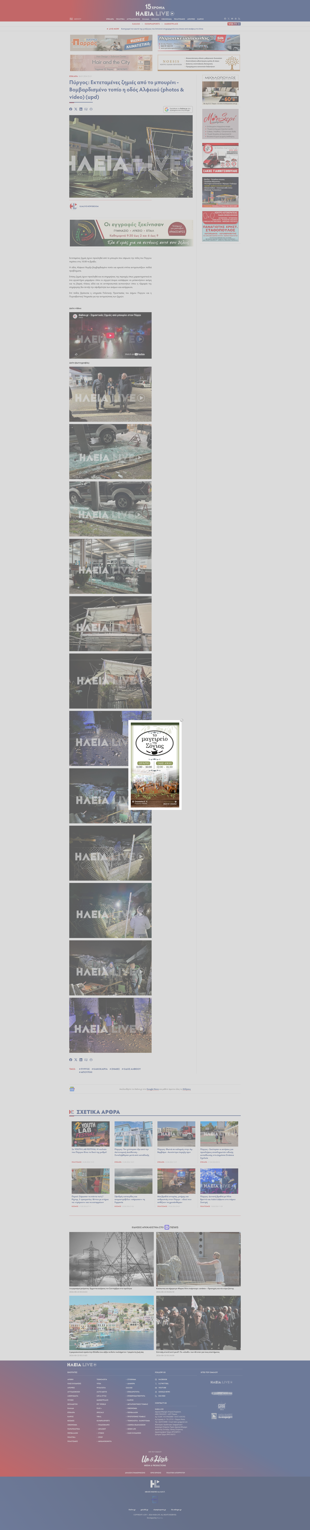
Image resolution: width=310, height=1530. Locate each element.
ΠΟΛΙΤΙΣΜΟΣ (179, 19)
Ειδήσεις (187, 1089)
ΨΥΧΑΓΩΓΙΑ (101, 1387)
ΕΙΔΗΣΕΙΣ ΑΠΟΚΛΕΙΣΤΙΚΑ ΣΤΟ (148, 1227)
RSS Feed (161, 1396)
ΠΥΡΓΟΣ (85, 1068)
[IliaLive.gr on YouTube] (232, 18)
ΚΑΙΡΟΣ (200, 19)
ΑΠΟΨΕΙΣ (191, 19)
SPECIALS (100, 1412)
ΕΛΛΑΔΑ (145, 19)
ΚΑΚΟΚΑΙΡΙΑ (100, 1068)
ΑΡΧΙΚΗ (70, 1379)
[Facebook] (70, 109)
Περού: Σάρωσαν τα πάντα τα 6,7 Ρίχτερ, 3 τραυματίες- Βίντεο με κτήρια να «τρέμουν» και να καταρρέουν (90, 1199)
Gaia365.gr (144, 1509)
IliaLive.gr (132, 1509)
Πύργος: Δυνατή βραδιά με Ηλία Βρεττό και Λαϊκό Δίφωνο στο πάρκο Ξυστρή (218, 1199)
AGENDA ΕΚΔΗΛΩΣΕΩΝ (136, 1425)
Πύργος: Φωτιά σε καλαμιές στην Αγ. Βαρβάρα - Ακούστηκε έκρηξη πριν (175, 1151)
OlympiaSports (152, 23)
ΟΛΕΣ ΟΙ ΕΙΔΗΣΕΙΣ (74, 1383)
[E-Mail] (86, 109)
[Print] (91, 109)
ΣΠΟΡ (100, 1437)
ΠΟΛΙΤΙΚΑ (120, 19)
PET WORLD (101, 1404)
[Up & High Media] (155, 1461)
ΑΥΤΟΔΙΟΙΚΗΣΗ (133, 19)
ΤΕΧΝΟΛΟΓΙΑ (102, 1379)
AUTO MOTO (102, 1392)
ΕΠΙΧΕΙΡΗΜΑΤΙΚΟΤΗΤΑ (136, 1396)
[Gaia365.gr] (221, 1405)
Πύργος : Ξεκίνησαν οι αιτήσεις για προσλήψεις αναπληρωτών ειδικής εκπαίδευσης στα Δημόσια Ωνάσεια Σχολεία (217, 1153)
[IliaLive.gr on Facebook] (225, 18)
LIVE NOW (114, 28)
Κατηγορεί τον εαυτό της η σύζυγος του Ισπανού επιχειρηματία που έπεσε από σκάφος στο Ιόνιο (162, 28)
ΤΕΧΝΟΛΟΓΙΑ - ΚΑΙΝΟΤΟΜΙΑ (138, 1420)
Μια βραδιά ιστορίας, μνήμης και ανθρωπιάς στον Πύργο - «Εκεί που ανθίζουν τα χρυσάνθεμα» (174, 1199)
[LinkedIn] (80, 109)
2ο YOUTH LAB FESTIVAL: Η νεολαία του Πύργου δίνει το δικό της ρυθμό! (89, 1151)
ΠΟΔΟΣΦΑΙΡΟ (103, 1425)
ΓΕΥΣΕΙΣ (70, 1400)
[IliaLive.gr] (221, 1382)
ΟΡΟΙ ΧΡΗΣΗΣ (155, 1473)
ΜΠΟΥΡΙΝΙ (86, 1072)
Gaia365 (136, 23)
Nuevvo (160, 1518)
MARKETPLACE (102, 1400)
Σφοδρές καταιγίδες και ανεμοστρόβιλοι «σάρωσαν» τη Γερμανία (130, 1199)
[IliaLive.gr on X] (229, 18)
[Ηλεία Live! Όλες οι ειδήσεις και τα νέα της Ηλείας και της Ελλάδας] (155, 10)
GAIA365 (129, 1387)
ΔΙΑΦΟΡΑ (131, 1383)
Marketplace (171, 23)
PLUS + (99, 1408)
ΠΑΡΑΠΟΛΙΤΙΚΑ (73, 1429)
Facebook (162, 1379)
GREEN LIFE (131, 1429)
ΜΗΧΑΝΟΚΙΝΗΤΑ (105, 1441)
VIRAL (99, 1416)
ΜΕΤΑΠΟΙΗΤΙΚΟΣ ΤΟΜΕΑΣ (137, 1404)
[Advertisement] (220, 260)
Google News (153, 1089)
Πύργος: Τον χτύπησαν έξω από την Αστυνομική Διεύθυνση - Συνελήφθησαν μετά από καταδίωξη (132, 1152)
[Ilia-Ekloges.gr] (221, 1417)
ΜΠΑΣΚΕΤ (102, 1429)
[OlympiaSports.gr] (221, 1394)
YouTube (162, 1387)
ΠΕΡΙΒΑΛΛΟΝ (72, 1433)
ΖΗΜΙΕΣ (115, 1068)
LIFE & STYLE (101, 1396)
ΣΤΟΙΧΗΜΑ (131, 1379)
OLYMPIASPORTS (103, 1420)
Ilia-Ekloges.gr (176, 1509)
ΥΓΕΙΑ (99, 1383)
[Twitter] (75, 109)
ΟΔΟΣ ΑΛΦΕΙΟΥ (132, 1068)
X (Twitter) (163, 1383)
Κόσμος (75, 1206)
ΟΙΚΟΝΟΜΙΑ (166, 19)
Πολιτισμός (76, 1162)
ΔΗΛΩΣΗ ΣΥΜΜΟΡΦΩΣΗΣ (135, 1473)
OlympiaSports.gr (159, 1509)
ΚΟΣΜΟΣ (155, 19)
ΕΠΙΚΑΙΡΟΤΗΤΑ (133, 1392)
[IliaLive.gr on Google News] (236, 18)
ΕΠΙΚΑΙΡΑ (110, 19)
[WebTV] (234, 24)
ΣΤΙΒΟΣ (101, 1433)
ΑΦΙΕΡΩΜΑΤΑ (72, 1396)
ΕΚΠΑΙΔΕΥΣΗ (72, 1404)
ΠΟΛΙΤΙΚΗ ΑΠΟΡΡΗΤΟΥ (175, 1473)
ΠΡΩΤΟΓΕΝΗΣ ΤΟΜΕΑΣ (136, 1416)
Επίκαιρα (73, 76)
